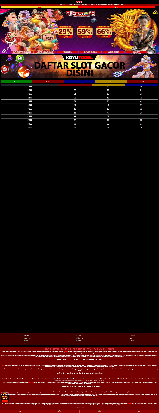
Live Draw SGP (65, 351)
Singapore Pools (31, 382)
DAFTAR (39, 7)
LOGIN (116, 7)
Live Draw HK (129, 403)
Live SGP (3, 365)
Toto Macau (55, 404)
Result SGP (45, 392)
